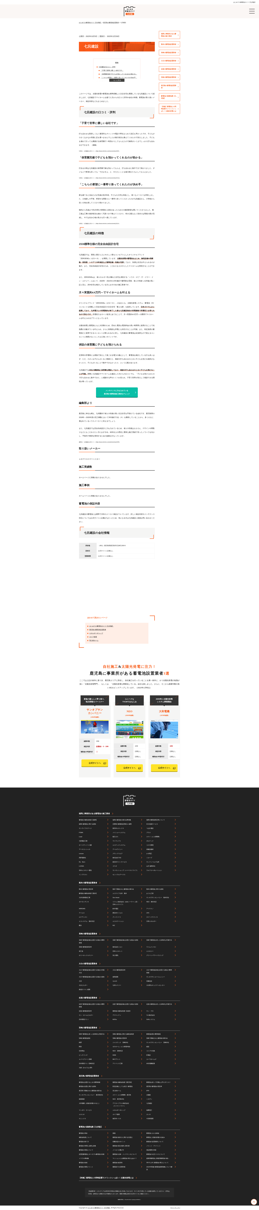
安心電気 (115, 955)
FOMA (81, 832)
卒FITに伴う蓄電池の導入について (157, 1162)
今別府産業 (149, 1118)
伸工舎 (81, 951)
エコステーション (118, 921)
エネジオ (82, 1114)
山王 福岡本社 (150, 866)
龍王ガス (115, 836)
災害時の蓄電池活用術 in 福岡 (122, 824)
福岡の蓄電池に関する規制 (87, 824)
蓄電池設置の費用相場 (153, 1034)
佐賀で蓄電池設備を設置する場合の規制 (125, 1004)
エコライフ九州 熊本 (120, 893)
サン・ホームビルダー (86, 1015)
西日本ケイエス (118, 913)
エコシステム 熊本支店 (86, 921)
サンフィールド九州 (152, 862)
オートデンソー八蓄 (85, 845)
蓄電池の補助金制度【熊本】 (88, 893)
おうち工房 (149, 893)
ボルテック (149, 841)
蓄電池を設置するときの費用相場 (89, 1082)
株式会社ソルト (118, 947)
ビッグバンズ (83, 1055)
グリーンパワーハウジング (154, 955)
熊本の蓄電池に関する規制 (154, 889)
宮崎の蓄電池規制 (84, 1038)
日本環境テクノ (84, 1019)
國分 (80, 925)
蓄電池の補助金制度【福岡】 (88, 820)
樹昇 (80, 1042)
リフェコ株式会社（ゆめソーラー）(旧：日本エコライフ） (126, 903)
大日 (80, 981)
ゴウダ (115, 866)
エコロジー (149, 951)
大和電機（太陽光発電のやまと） (89, 1103)
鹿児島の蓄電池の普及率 (154, 1086)
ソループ (149, 857)
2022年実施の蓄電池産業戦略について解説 (159, 1168)
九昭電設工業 (83, 841)
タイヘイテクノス (152, 917)
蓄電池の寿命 (83, 1133)
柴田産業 (115, 977)
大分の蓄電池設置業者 (168, 61)
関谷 (80, 1046)
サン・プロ (149, 1011)
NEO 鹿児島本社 (118, 1099)
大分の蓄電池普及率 (119, 970)
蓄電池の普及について (86, 1150)
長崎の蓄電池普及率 (85, 947)
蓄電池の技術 (83, 1162)
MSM (114, 1055)
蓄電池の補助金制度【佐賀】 (122, 1011)
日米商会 (82, 1051)
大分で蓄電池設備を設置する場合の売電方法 (91, 971)
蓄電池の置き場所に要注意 (121, 1146)
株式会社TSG (117, 857)
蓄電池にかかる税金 (152, 1133)
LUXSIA (81, 866)
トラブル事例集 (84, 1158)
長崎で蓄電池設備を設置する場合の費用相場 (91, 941)
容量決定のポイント (119, 1141)
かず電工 (149, 853)
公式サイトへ (95, 763)
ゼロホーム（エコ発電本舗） (122, 1046)
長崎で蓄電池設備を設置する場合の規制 (125, 940)
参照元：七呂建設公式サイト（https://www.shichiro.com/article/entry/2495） (99, 442)
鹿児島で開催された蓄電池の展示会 (90, 1090)
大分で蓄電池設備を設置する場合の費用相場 (159, 971)
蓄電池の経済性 (118, 1162)
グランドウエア (118, 853)
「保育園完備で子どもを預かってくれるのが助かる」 (119, 74)
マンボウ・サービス (85, 1110)
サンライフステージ (85, 828)
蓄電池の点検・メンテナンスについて (125, 1154)
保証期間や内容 (151, 1150)
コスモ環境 (149, 845)
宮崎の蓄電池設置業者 (168, 77)
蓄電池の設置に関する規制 (87, 1086)
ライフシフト (117, 841)
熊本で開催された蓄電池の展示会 (123, 889)
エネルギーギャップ (96, 633)
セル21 (115, 981)
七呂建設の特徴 (104, 81)
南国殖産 (82, 1099)
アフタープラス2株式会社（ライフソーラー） (121, 1104)
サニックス (82, 1118)
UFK (147, 913)
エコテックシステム (119, 845)
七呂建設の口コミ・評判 (107, 67)
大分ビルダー (83, 985)
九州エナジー (117, 985)
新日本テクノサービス (120, 862)
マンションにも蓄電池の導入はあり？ (125, 1158)
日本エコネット (118, 951)
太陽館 (148, 1095)
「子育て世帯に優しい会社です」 (112, 70)
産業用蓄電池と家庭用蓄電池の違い (157, 1158)
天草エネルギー (151, 921)
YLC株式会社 (150, 1015)
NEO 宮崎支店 (118, 1051)
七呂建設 (149, 1103)
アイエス (82, 913)
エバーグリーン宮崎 (85, 1059)
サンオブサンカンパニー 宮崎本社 (157, 1042)
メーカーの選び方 (118, 1150)
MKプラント (116, 1059)
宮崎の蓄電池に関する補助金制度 (123, 1034)
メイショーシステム (119, 832)
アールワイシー (118, 849)
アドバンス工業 (118, 1063)
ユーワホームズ (151, 1059)
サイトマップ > (175, 1207)
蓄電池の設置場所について (154, 1141)
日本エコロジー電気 (85, 870)
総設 (147, 1046)
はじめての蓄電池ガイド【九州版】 (244, 2)
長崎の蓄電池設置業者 (168, 52)
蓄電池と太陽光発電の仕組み (155, 1137)
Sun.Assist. (116, 897)
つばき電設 (149, 828)
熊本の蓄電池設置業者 (168, 44)
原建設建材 (149, 849)
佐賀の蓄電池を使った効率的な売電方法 (159, 1004)
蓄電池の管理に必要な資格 (87, 1146)
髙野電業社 (82, 857)
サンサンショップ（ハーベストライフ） (125, 870)
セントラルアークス (119, 874)
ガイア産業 (93, 637)
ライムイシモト (151, 947)
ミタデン (149, 1099)
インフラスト (83, 874)
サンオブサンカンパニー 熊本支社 (157, 897)
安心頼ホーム (93, 640)
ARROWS (82, 908)
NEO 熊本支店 (151, 902)
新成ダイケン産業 (84, 989)
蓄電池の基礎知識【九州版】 (168, 97)
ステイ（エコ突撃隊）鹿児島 (122, 1095)
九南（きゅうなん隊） (86, 1067)
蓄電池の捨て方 (84, 1141)
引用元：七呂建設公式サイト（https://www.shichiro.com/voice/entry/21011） (100, 178)
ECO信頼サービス (152, 824)
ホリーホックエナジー (86, 955)
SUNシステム (150, 1019)
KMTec (115, 1019)
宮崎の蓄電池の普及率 (120, 1038)
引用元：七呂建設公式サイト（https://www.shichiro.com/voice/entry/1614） (99, 223)
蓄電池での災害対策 (119, 1167)
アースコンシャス (84, 849)
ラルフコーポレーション (154, 870)
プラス (148, 832)
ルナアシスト (83, 917)
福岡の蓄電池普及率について (155, 820)
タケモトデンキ (84, 902)
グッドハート (117, 917)
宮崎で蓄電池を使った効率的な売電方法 (91, 1034)
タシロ (148, 1114)
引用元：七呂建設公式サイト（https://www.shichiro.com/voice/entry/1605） (99, 151)
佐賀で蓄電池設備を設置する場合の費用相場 (91, 1005)
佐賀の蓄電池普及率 (85, 1011)
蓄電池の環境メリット (86, 1167)
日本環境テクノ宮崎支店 (86, 1063)
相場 (114, 1133)
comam (81, 853)
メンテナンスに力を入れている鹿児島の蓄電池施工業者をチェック (117, 392)
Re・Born (82, 862)
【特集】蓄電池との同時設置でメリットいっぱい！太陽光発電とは (168, 109)
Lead (80, 836)
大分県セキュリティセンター (155, 985)
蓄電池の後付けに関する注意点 (122, 1137)
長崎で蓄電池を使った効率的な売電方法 (159, 940)
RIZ (114, 925)
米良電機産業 (150, 1063)
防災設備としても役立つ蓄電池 (122, 1086)
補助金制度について (85, 1137)
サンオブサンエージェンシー (155, 977)
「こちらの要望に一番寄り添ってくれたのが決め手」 (119, 77)
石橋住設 (149, 981)
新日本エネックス (118, 828)
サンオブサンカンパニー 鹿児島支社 (91, 1095)
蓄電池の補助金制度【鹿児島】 (122, 1082)
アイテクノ (149, 908)
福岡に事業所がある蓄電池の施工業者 (168, 35)
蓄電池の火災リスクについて (155, 1154)
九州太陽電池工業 (84, 897)
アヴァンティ (117, 1015)
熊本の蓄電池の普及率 (86, 889)
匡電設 (148, 1055)
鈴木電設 (115, 908)
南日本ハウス (117, 1118)
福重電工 (149, 1110)
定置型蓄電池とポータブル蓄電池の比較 (91, 1154)
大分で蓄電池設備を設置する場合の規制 (91, 977)
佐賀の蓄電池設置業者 (168, 69)
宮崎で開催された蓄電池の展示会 (157, 1038)
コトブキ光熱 (150, 1051)
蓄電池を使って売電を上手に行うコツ (158, 1082)
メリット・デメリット (153, 1146)
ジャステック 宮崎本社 (120, 1042)
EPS (147, 1090)
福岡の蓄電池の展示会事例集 (122, 820)
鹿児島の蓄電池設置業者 (97, 629)
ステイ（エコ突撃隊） (153, 836)
